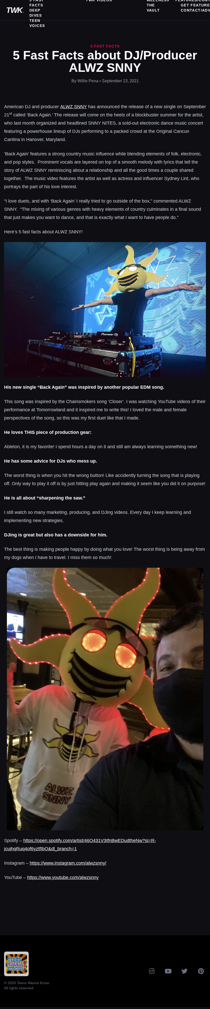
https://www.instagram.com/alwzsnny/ (68, 863)
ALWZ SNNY (73, 106)
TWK (15, 10)
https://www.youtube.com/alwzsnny (63, 877)
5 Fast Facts (105, 46)
